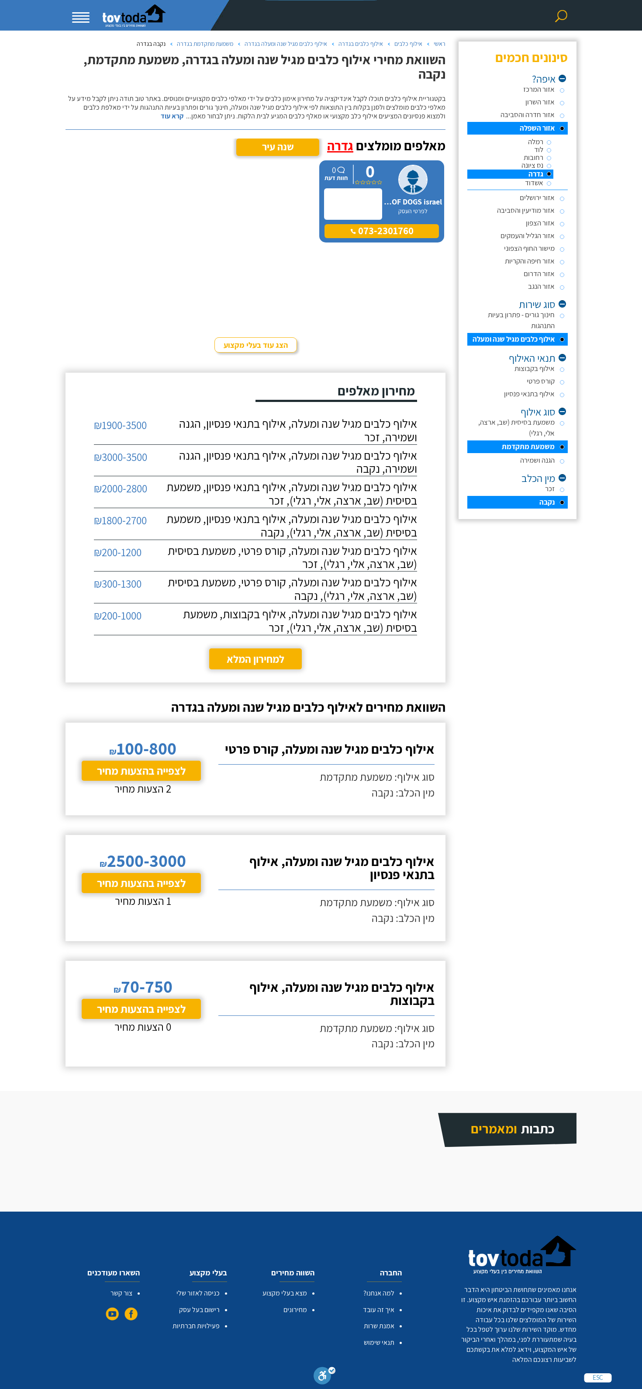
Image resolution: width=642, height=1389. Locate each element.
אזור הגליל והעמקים (527, 235)
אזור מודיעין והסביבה (526, 210)
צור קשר (121, 1293)
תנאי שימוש (379, 1342)
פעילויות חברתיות (196, 1325)
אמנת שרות (379, 1325)
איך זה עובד (378, 1309)
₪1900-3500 (120, 425)
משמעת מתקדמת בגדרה (205, 44)
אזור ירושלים (537, 197)
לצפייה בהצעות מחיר (141, 770)
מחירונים (295, 1309)
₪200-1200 (118, 552)
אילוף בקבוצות (534, 368)
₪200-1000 (118, 615)
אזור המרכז (539, 89)
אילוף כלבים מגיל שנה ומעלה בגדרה (286, 44)
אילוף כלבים (408, 44)
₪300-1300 (118, 583)
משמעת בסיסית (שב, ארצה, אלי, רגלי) (516, 427)
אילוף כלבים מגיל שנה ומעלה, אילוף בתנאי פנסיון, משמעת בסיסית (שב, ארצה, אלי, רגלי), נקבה (291, 525)
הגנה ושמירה (537, 460)
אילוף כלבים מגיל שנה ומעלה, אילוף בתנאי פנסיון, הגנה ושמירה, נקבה (298, 462)
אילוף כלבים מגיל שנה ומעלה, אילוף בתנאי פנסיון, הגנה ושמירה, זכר (298, 430)
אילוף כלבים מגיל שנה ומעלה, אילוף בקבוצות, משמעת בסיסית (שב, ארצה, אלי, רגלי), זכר (300, 620)
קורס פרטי (541, 381)
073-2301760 (385, 230)
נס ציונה (532, 165)
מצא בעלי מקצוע (284, 1293)
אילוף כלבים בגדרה (360, 44)
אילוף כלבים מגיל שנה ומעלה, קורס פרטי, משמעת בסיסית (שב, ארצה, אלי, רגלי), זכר (292, 557)
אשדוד (534, 183)
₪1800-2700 (120, 520)
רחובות (533, 157)
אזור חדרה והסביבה (527, 114)
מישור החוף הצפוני (529, 248)
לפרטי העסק (413, 211)
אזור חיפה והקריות (530, 261)
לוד (538, 149)
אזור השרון (540, 102)
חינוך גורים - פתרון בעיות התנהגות (521, 320)
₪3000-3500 (120, 457)
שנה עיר (278, 146)
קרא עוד (172, 116)
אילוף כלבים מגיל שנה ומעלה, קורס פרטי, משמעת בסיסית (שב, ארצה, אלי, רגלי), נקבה (292, 589)
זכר (550, 488)
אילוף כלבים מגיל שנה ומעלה (514, 339)
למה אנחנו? (378, 1293)
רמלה (535, 141)
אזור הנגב (541, 286)
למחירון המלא (255, 659)
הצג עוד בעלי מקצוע (256, 345)
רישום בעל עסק (199, 1309)
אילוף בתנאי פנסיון (529, 393)
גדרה (535, 174)
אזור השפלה (537, 128)
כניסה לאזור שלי (198, 1293)
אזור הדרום (539, 273)
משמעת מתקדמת (528, 446)
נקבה (547, 502)
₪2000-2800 (120, 488)
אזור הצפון (540, 223)
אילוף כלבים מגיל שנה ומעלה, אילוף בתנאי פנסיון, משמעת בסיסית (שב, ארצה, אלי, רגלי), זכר (291, 493)
